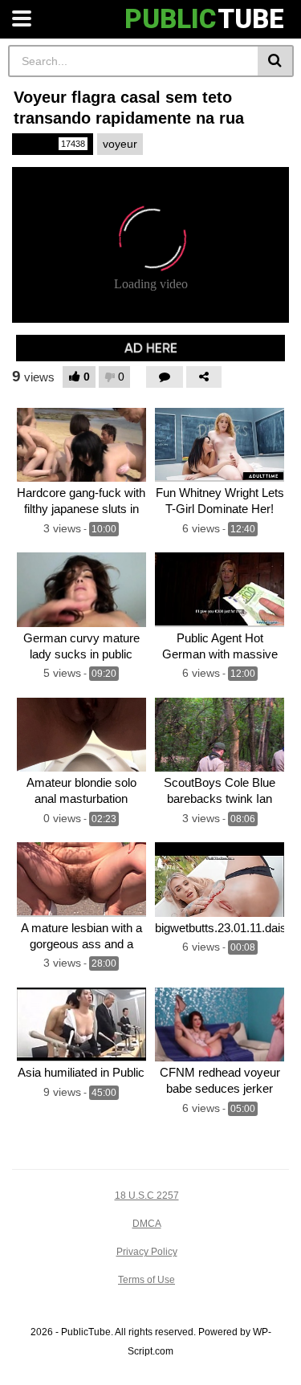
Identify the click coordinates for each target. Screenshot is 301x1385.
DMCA (146, 1223)
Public (51, 143)
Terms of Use (146, 1279)
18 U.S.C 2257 (147, 1195)
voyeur (120, 143)
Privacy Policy (146, 1251)
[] (276, 61)
